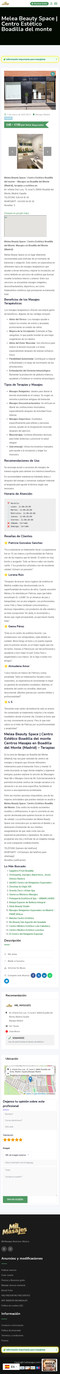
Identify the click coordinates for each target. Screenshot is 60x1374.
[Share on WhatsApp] (49, 975)
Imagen (6, 1148)
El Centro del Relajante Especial (26, 934)
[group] (30, 59)
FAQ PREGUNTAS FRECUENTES (15, 1295)
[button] (30, 1079)
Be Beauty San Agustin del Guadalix (27, 922)
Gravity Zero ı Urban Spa (22, 890)
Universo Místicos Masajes (23, 894)
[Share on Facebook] (33, 975)
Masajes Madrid (42, 114)
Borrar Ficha (7, 1290)
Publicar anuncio (8, 1270)
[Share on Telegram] (6, 981)
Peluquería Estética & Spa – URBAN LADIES (31, 898)
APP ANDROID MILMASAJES (14, 1300)
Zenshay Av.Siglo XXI (20, 886)
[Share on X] (38, 975)
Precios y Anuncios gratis (13, 1280)
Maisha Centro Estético (21, 918)
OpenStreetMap (40, 1093)
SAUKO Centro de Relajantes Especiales (30, 882)
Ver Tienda (14, 1026)
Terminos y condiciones (12, 1335)
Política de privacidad (11, 1330)
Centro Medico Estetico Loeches (26, 930)
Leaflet (28, 1093)
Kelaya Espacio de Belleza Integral (27, 902)
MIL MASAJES (23, 1005)
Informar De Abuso (17, 968)
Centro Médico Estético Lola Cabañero (29, 926)
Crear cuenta (7, 1275)
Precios (4, 1340)
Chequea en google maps (16, 213)
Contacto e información (12, 1325)
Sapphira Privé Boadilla (21, 870)
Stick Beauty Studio (19, 906)
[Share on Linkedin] (44, 975)
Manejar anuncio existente (13, 1285)
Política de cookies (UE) (12, 1305)
